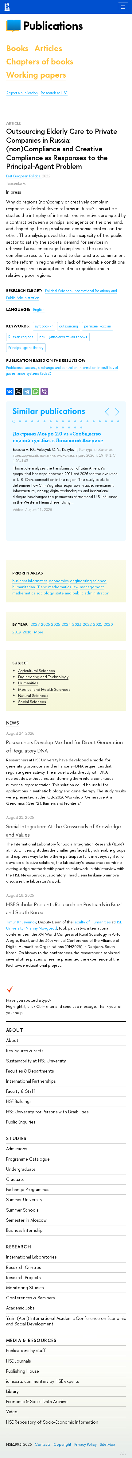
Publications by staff (26, 1350)
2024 (66, 624)
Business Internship (24, 1230)
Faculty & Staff (20, 1091)
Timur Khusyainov (21, 922)
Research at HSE (54, 93)
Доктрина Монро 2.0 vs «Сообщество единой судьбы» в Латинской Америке (58, 437)
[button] (14, 421)
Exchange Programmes (27, 1189)
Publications (53, 25)
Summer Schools (22, 1210)
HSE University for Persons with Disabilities (47, 1112)
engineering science (88, 580)
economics (58, 580)
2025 (55, 624)
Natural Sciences (33, 695)
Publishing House (22, 1371)
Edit (123, 1452)
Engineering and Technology (43, 676)
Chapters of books (39, 61)
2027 (35, 624)
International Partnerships (31, 1081)
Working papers (36, 74)
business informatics (29, 580)
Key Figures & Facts (24, 1051)
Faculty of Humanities (92, 922)
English (39, 309)
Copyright (62, 1444)
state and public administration (82, 593)
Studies (16, 1138)
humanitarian (23, 587)
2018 (27, 632)
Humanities (28, 683)
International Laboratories (31, 1257)
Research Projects (23, 1277)
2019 (16, 632)
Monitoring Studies (25, 1287)
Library (12, 1391)
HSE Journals (18, 1361)
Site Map (107, 1444)
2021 (97, 624)
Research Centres (23, 1267)
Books (17, 48)
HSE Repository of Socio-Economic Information (52, 1422)
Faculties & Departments (30, 1071)
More (39, 632)
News (12, 723)
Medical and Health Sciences (44, 689)
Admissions (16, 1148)
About (14, 1030)
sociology (45, 593)
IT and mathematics (54, 587)
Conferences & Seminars (30, 1298)
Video (11, 1411)
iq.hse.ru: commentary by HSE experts (42, 1381)
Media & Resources (31, 1340)
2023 (76, 624)
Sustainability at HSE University (36, 1061)
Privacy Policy (85, 1444)
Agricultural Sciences (36, 670)
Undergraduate (21, 1169)
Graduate (15, 1179)
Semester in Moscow (26, 1220)
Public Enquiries (20, 1122)
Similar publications (48, 411)
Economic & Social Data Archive (37, 1401)
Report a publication (22, 93)
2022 (87, 624)
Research (18, 1247)
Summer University (24, 1199)
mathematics (23, 593)
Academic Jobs (20, 1308)
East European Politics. (24, 176)
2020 (108, 624)
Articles (48, 48)
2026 (45, 624)
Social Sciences (32, 701)
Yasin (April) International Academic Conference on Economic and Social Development (66, 1321)
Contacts (42, 1444)
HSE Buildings (18, 1101)
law (75, 587)
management (92, 587)
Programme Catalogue (28, 1159)
